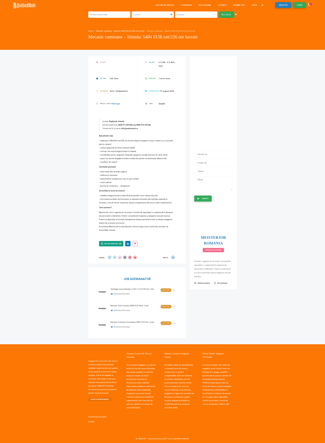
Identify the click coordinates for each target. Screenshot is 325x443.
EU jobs (91, 422)
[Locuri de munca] (24, 5)
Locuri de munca (165, 5)
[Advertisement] (213, 102)
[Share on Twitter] (115, 258)
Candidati (186, 5)
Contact (222, 5)
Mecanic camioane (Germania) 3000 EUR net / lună (132, 322)
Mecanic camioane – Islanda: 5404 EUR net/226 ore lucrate (120, 31)
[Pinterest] (130, 258)
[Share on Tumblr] (125, 258)
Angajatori (204, 5)
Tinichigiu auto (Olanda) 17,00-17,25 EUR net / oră (132, 289)
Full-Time (165, 290)
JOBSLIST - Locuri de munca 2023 (152, 439)
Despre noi (239, 5)
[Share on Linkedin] (120, 258)
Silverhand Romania (121, 294)
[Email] (135, 258)
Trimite (204, 199)
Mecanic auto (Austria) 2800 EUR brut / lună (129, 305)
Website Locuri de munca (100, 399)
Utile (254, 5)
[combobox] (153, 14)
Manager (116, 104)
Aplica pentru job (112, 244)
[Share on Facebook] (110, 258)
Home (90, 31)
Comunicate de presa (97, 417)
